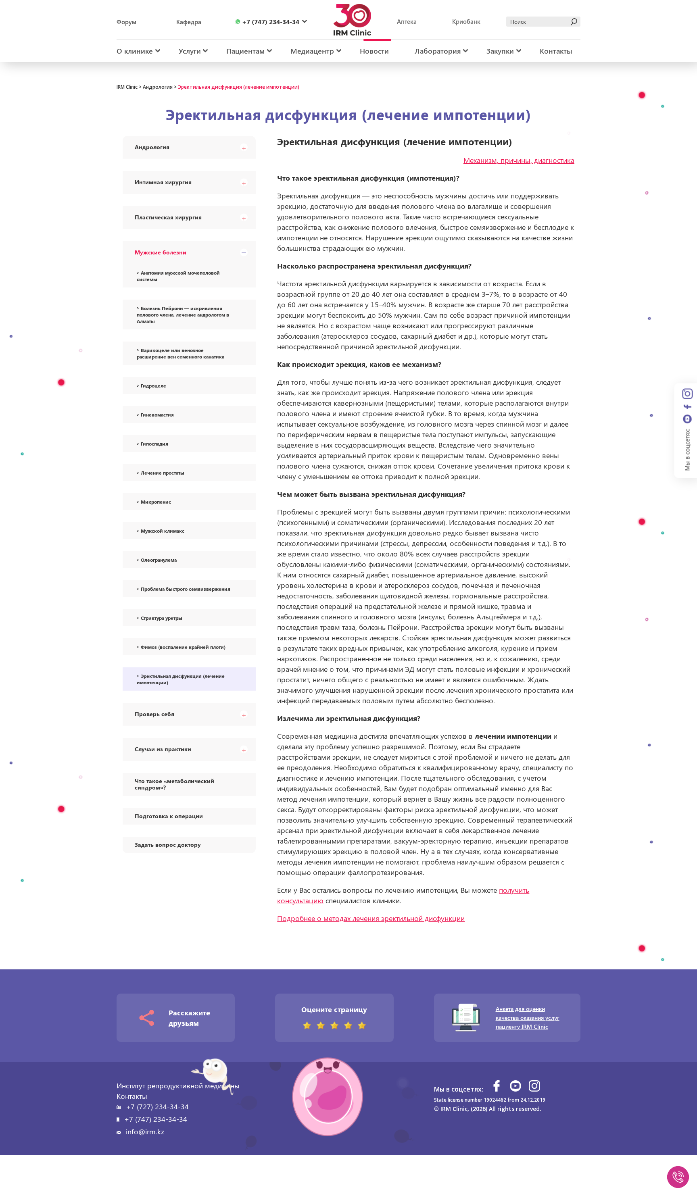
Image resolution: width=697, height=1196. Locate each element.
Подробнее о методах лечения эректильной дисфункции (371, 918)
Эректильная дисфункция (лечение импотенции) (181, 679)
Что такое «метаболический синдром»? (174, 784)
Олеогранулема (159, 559)
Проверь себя (154, 714)
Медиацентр (312, 51)
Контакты (556, 51)
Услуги (190, 51)
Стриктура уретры (161, 618)
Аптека (407, 21)
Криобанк (466, 21)
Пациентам (245, 51)
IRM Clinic (127, 86)
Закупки (500, 51)
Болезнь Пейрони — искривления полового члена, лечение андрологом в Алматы (183, 314)
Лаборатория (438, 51)
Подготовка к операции (169, 816)
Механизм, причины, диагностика (518, 160)
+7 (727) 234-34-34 (157, 1106)
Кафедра (188, 22)
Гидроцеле (153, 385)
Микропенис (156, 501)
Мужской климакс (162, 530)
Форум (126, 22)
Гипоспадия (154, 443)
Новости (374, 51)
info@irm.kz (145, 1131)
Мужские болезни (160, 252)
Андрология (158, 86)
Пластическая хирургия (168, 217)
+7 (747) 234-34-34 (155, 1119)
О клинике (135, 51)
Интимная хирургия (163, 182)
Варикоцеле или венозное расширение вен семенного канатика (180, 353)
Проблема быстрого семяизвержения (185, 588)
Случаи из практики (163, 749)
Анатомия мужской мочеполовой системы (178, 275)
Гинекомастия (157, 414)
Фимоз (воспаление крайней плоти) (183, 647)
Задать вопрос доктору (168, 844)
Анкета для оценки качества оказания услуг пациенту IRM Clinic (527, 1017)
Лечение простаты (162, 472)
